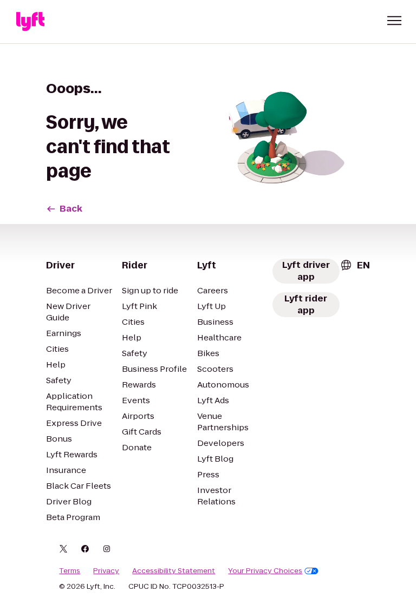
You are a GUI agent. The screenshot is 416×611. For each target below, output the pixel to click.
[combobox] (355, 265)
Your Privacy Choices (265, 571)
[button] (394, 20)
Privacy (106, 571)
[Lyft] (30, 21)
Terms (69, 571)
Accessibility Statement (173, 571)
